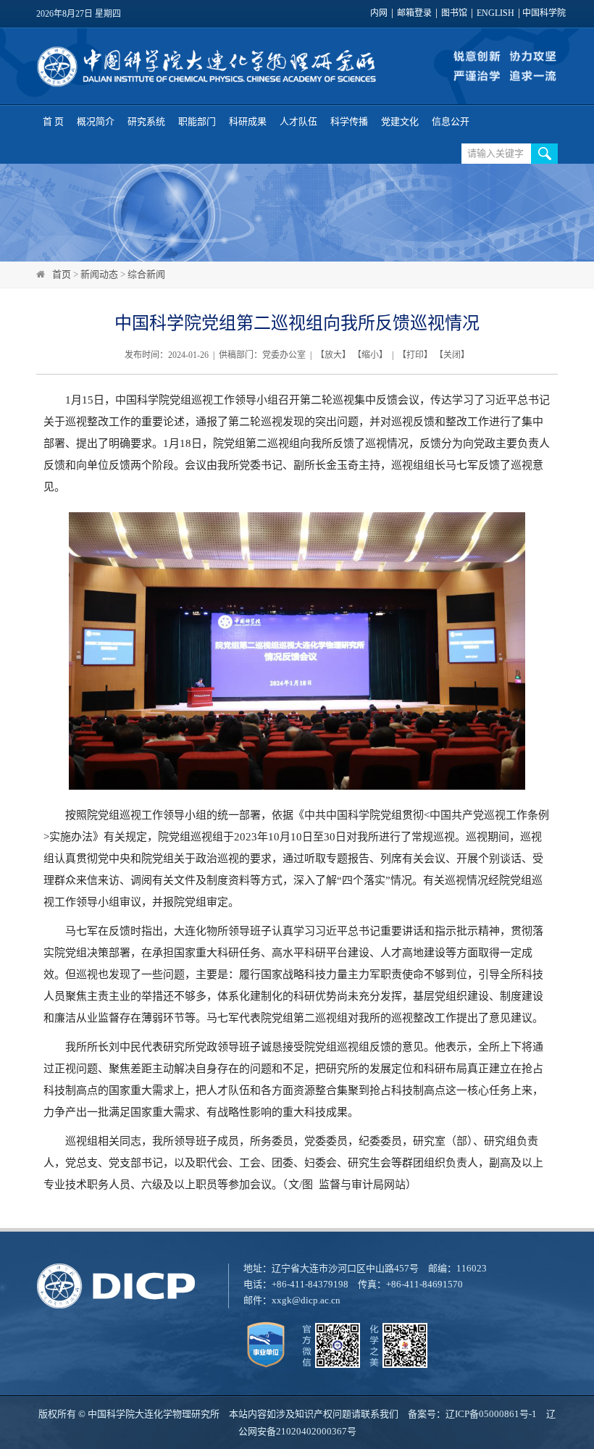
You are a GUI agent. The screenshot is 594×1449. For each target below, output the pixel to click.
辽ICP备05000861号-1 (491, 1413)
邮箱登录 (414, 13)
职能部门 (197, 121)
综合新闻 (146, 274)
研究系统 (146, 121)
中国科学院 (544, 13)
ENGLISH (495, 13)
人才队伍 (298, 121)
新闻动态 (99, 274)
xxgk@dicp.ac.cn (306, 1300)
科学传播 (349, 121)
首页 (61, 274)
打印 (415, 355)
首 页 (53, 121)
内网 (379, 13)
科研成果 (248, 121)
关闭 (452, 355)
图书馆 (454, 13)
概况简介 (95, 121)
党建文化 (400, 121)
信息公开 (450, 121)
